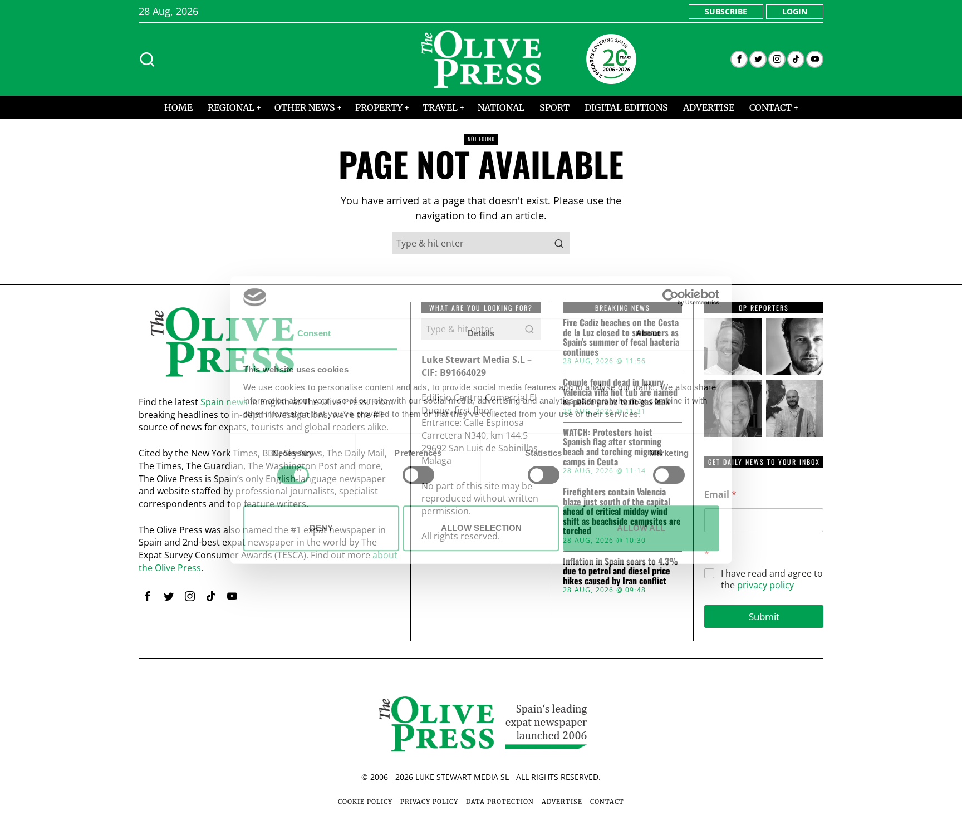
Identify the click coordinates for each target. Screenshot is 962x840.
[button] (559, 243)
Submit (764, 616)
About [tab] (648, 333)
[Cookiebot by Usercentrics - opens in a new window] (670, 297)
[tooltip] (739, 59)
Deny (321, 528)
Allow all (641, 528)
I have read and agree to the (772, 579)
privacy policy (765, 585)
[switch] (418, 475)
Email (720, 494)
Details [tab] (481, 333)
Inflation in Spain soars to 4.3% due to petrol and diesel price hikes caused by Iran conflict (620, 571)
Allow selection (481, 528)
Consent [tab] (314, 333)
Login (794, 11)
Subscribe (726, 11)
